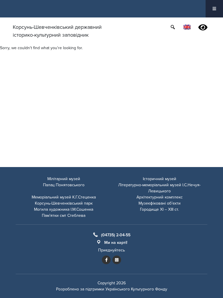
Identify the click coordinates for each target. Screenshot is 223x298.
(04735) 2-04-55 (115, 235)
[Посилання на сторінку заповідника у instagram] (116, 260)
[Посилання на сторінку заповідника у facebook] (106, 260)
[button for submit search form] (173, 27)
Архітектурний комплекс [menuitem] (159, 197)
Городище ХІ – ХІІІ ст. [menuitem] (159, 209)
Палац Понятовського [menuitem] (63, 184)
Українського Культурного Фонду (136, 289)
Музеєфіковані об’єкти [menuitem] (160, 203)
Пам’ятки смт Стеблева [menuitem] (63, 215)
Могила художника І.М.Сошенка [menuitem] (63, 209)
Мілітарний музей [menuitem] (63, 178)
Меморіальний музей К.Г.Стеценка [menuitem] (64, 197)
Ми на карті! (115, 242)
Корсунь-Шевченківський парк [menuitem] (64, 203)
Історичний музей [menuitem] (159, 178)
